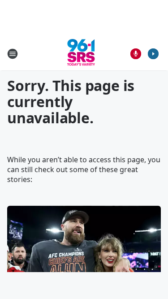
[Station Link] (81, 53)
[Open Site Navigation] (12, 53)
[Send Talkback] (135, 53)
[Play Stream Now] (153, 53)
